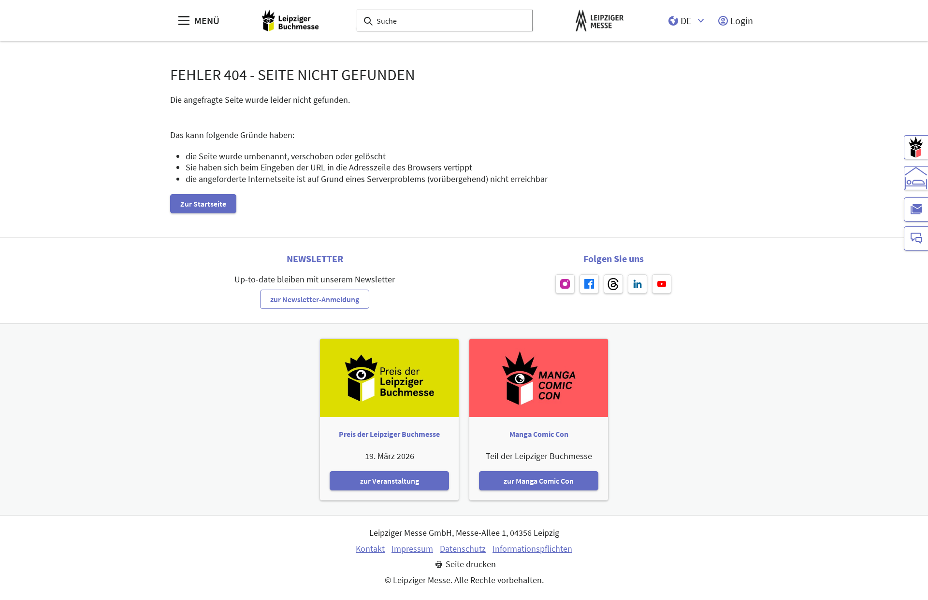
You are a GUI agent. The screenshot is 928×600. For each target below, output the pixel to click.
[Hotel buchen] (916, 178)
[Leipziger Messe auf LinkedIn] (637, 283)
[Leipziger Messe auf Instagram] (565, 283)
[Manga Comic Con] (916, 147)
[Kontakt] (916, 238)
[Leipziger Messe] (599, 20)
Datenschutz (463, 549)
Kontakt (370, 549)
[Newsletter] (916, 209)
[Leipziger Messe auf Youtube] (661, 283)
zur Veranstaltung (389, 481)
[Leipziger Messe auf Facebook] (589, 283)
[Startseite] (290, 20)
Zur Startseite (203, 204)
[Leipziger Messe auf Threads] (613, 283)
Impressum (412, 549)
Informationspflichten (532, 549)
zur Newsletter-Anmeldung (314, 299)
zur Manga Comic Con (539, 481)
